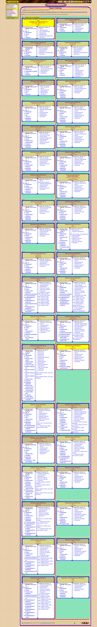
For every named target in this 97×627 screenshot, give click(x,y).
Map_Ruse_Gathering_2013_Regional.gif (79, 234)
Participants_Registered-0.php (81, 323)
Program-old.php (43, 136)
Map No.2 (62, 73)
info (26, 31)
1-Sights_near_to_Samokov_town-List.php (44, 526)
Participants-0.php (78, 322)
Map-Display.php (43, 34)
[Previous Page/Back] (59, 1)
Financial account (63, 116)
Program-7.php (41, 360)
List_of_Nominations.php (44, 31)
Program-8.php (41, 365)
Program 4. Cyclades (29, 364)
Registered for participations (31, 294)
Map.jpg (41, 28)
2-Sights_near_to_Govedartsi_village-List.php (44, 519)
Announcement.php (43, 30)
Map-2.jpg (77, 67)
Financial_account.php (79, 115)
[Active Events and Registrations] (72, 1)
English (8, 18)
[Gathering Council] (78, 1)
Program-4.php (41, 352)
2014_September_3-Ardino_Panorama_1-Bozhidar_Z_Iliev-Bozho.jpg (79, 309)
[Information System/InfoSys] (67, 1)
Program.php (42, 37)
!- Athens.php (41, 368)
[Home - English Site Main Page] (86, 1)
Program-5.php (41, 358)
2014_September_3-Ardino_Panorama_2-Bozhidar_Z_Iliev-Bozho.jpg (79, 305)
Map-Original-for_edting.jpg (80, 514)
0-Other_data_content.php (80, 283)
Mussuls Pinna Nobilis (65, 430)
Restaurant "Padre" (65, 523)
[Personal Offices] (70, 1)
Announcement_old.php (45, 134)
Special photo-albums (31, 295)
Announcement (28, 32)
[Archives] (74, 1)
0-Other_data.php (78, 285)
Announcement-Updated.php (47, 68)
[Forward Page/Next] (61, 1)
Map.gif (42, 323)
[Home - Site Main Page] (84, 1)
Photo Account (33, 28)
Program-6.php (41, 354)
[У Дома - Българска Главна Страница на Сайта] (88, 1)
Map (26, 35)
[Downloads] (76, 1)
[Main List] (63, 1)
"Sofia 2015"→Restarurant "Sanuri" (29, 337)
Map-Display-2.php (79, 74)
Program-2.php (41, 351)
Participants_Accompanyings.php (46, 52)
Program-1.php (41, 355)
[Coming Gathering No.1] (65, 1)
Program (27, 34)
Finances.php (78, 26)
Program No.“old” (29, 140)
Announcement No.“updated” (31, 71)
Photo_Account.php (79, 25)
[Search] (81, 1)
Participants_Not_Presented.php (46, 35)
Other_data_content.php (77, 241)
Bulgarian (12, 18)
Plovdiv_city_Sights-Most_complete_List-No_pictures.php (78, 338)
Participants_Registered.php (80, 88)
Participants (27, 37)
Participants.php (42, 32)
